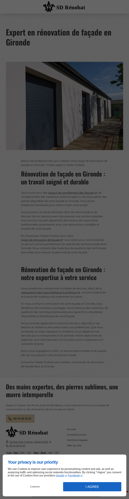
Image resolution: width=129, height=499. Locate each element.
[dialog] (64, 475)
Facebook (74, 475)
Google (60, 475)
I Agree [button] (92, 487)
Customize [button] (35, 487)
